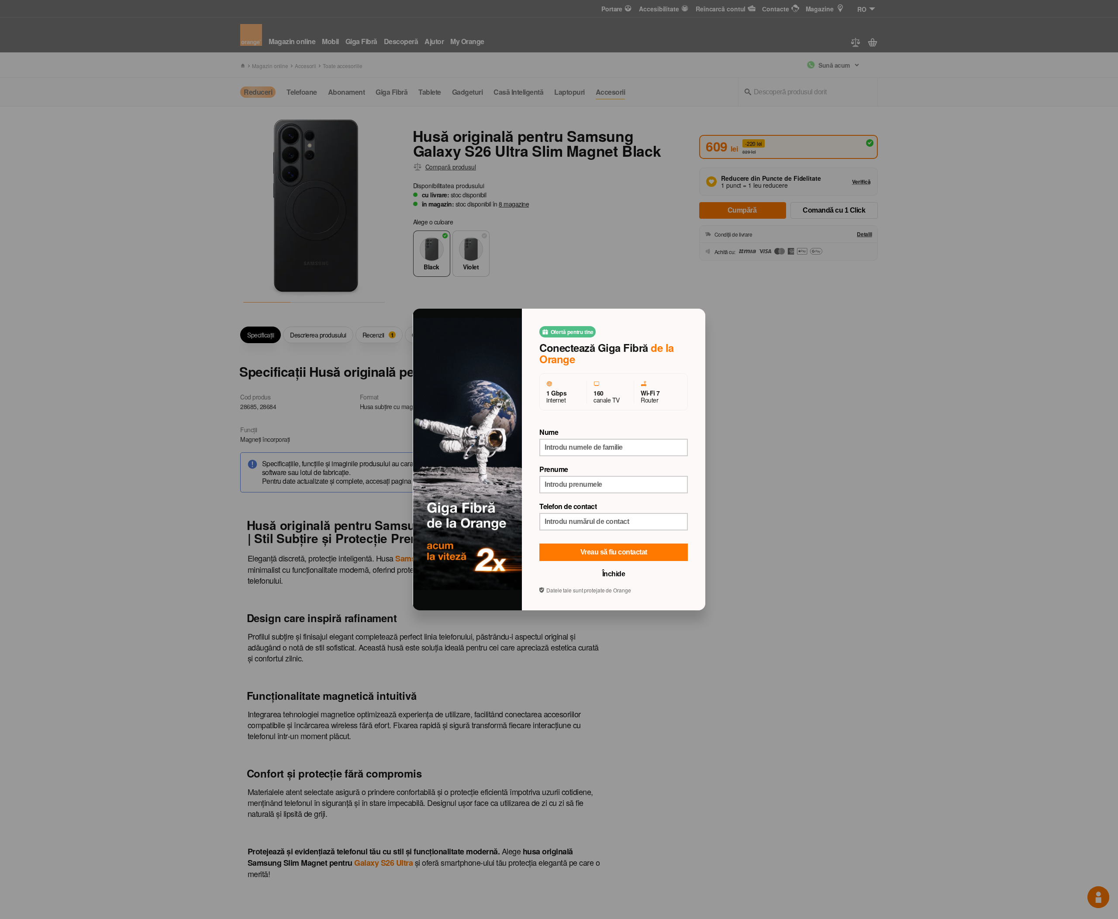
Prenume (553, 469)
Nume (548, 432)
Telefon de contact (568, 506)
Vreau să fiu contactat (613, 552)
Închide (613, 574)
